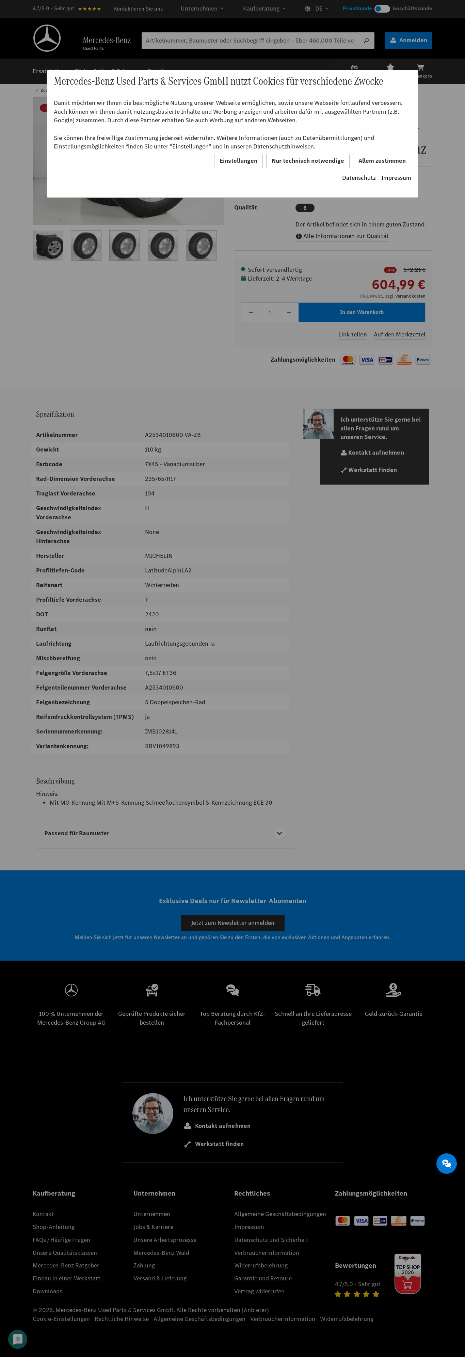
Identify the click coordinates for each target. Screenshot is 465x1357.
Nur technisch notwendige (308, 161)
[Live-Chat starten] (446, 1163)
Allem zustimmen (382, 161)
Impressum (396, 178)
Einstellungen (238, 161)
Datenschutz (359, 178)
